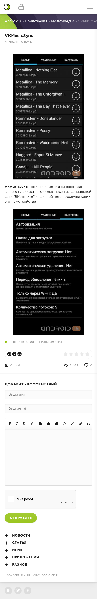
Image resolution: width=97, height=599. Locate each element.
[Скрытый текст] (81, 424)
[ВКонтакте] (9, 354)
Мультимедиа (50, 342)
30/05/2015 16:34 (18, 42)
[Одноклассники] (14, 354)
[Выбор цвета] (73, 424)
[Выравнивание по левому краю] (40, 424)
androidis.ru (50, 575)
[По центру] (48, 424)
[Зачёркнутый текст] (32, 424)
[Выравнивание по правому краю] (57, 424)
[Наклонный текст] (17, 424)
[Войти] (21, 7)
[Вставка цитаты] (89, 424)
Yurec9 (15, 365)
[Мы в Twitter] (18, 590)
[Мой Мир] (19, 354)
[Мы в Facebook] (27, 590)
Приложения (23, 342)
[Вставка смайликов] (65, 424)
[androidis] (7, 7)
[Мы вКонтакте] (8, 590)
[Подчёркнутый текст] (24, 424)
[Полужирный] (10, 424)
